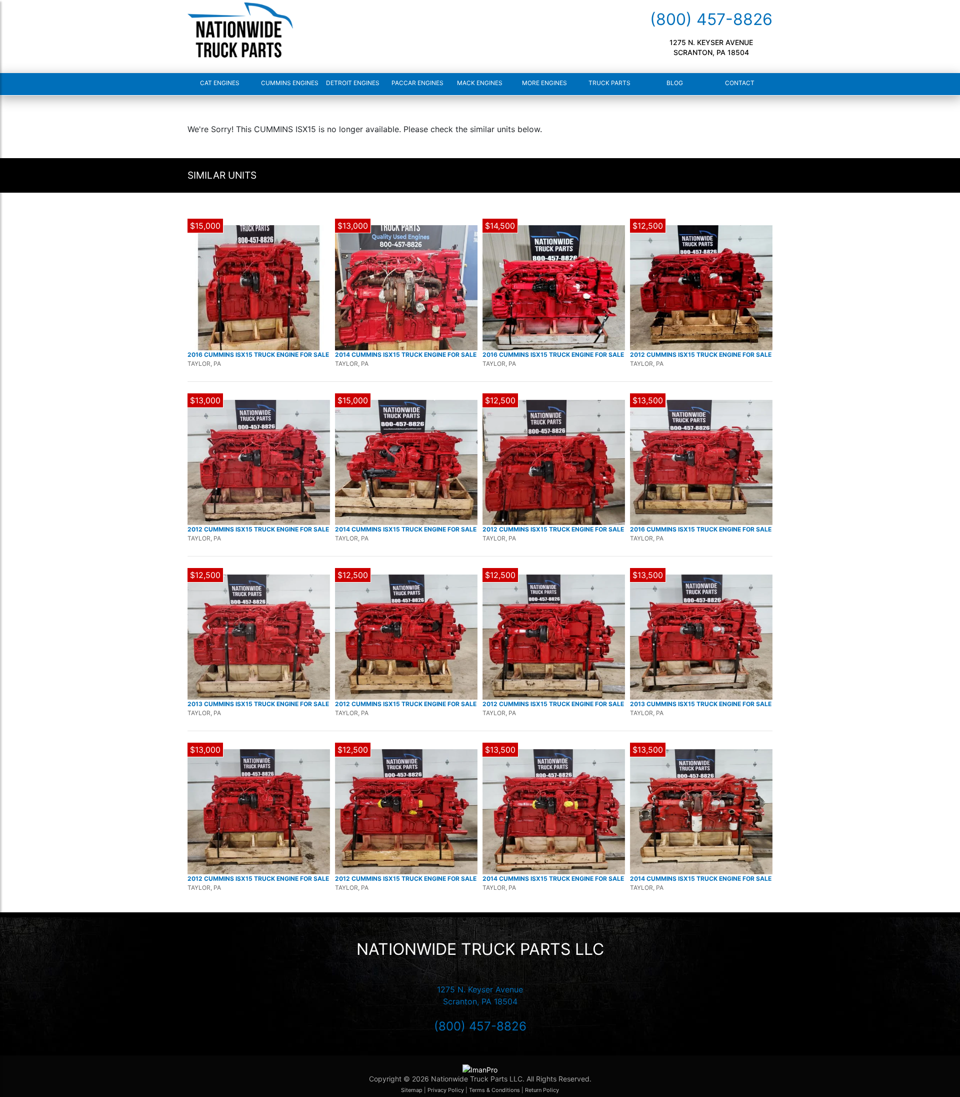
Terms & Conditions (494, 1089)
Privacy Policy (447, 1089)
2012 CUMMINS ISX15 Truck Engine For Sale (701, 354)
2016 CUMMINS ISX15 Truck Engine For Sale (258, 354)
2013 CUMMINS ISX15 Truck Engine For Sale (258, 704)
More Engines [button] (544, 83)
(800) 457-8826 (711, 19)
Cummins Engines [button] (286, 83)
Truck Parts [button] (609, 83)
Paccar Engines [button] (417, 83)
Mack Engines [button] (479, 83)
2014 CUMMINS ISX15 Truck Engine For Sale (405, 354)
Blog (674, 83)
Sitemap (411, 1089)
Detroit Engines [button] (351, 83)
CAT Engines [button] (220, 83)
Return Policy (542, 1089)
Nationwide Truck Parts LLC (480, 949)
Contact (739, 83)
